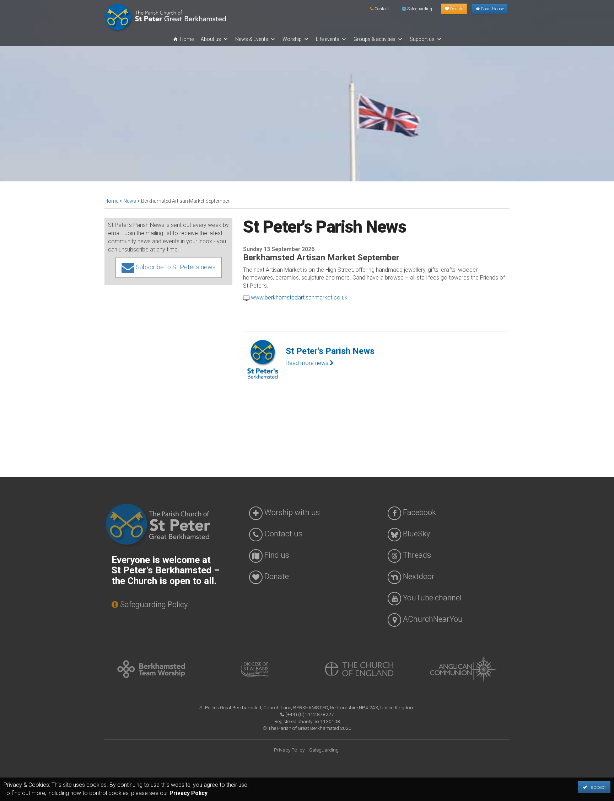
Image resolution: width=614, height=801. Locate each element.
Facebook (418, 512)
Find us (276, 555)
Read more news (308, 363)
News (129, 201)
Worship (292, 39)
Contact (381, 8)
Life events (327, 39)
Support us (422, 39)
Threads (416, 555)
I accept (596, 787)
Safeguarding (419, 8)
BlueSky (415, 533)
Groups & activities (374, 39)
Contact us (282, 533)
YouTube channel (431, 597)
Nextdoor (418, 576)
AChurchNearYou (432, 619)
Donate (456, 8)
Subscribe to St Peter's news (175, 267)
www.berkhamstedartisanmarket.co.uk (298, 297)
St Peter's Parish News (330, 351)
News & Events (251, 39)
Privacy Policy (188, 793)
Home (187, 39)
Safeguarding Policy (153, 604)
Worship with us (291, 512)
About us (211, 39)
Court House (492, 8)
